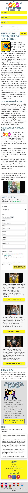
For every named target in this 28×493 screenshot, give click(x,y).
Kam (3, 226)
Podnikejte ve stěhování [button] (14, 300)
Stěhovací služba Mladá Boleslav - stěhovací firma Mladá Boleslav (13, 384)
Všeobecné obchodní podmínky (14, 468)
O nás (14, 464)
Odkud (4, 220)
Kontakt (14, 470)
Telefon (4, 237)
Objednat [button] (23, 33)
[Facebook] (14, 477)
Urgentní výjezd (7, 251)
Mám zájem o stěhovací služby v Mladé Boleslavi (13, 421)
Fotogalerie (14, 466)
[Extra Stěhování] (14, 5)
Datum (4, 214)
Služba (4, 206)
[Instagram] (10, 477)
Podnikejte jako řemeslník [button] (14, 363)
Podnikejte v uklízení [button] (14, 331)
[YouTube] (18, 477)
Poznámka (5, 243)
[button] (14, 12)
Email (4, 231)
